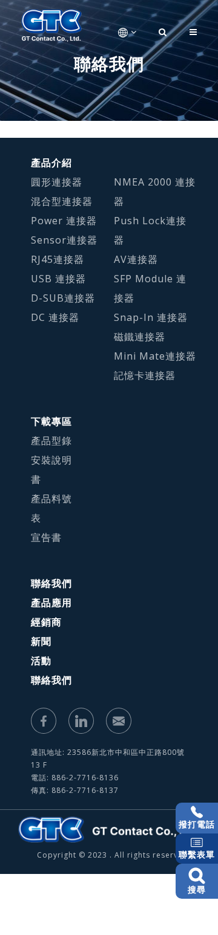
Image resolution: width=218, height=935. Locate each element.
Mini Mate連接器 (155, 356)
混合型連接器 (62, 201)
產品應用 (51, 602)
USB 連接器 (58, 278)
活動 (41, 660)
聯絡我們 (51, 583)
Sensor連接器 (64, 240)
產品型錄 (51, 440)
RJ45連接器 (57, 259)
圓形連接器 (56, 182)
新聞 (41, 641)
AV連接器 (136, 259)
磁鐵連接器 (139, 336)
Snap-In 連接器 (151, 317)
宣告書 (46, 537)
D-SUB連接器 (63, 298)
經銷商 (46, 622)
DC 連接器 (55, 317)
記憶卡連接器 (145, 375)
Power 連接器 (64, 220)
